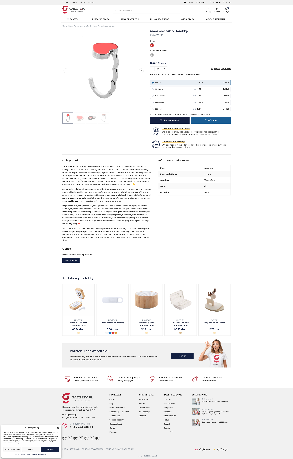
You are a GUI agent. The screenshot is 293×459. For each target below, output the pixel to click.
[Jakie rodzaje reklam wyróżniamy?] (196, 402)
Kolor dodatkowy (158, 50)
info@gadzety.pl (69, 414)
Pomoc (217, 12)
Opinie (112, 428)
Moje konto (144, 399)
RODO (65, 449)
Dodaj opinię (71, 260)
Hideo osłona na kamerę (112, 323)
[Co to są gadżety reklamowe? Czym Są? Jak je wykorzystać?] (196, 412)
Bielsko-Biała (169, 403)
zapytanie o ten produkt (183, 145)
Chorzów (167, 411)
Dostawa (190, 2)
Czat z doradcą (88, 2)
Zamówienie (144, 407)
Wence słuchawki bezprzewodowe (180, 324)
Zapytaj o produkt (222, 68)
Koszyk (226, 10)
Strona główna (67, 26)
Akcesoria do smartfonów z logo (85, 26)
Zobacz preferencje (12, 449)
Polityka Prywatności (39, 455)
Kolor (152, 41)
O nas (112, 399)
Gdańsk (166, 424)
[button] (58, 428)
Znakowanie (114, 415)
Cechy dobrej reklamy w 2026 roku (215, 422)
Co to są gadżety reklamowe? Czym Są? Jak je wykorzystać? (215, 413)
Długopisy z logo (101, 19)
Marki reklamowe (117, 407)
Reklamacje (144, 411)
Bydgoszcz (168, 407)
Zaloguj (208, 12)
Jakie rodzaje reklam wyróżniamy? (215, 401)
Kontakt (201, 2)
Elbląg (166, 420)
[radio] (152, 45)
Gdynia (166, 428)
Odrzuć (31, 449)
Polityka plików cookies (23, 455)
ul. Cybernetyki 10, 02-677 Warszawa (78, 417)
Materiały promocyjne (119, 411)
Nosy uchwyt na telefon (214, 323)
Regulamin (75, 449)
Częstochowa (169, 415)
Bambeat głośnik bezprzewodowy (146, 324)
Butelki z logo (187, 19)
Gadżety (74, 19)
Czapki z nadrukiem (215, 19)
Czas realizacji (115, 424)
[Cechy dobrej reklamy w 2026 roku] (196, 422)
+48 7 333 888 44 (71, 2)
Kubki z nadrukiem (130, 19)
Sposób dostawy (116, 420)
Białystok (167, 399)
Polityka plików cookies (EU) (120, 449)
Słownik (142, 415)
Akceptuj (50, 449)
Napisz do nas (201, 132)
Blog (111, 403)
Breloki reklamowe (159, 19)
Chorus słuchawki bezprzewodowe (78, 324)
